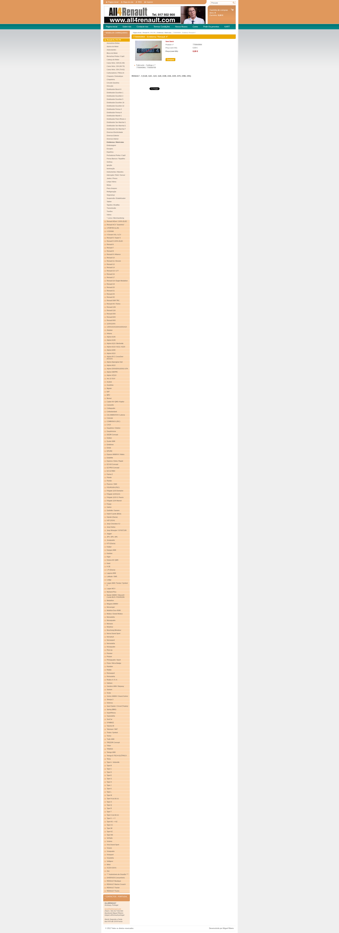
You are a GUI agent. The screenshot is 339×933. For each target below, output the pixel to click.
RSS (140, 2)
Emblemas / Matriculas (164, 32)
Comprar (170, 60)
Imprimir (150, 2)
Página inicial (113, 2)
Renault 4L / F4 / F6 (149, 32)
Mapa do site (128, 2)
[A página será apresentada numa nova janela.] (148, 60)
